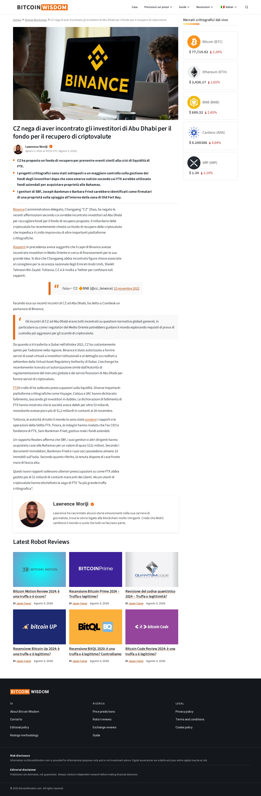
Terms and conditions (190, 719)
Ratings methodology (24, 735)
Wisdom (30, 691)
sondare (91, 419)
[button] (246, 7)
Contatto (16, 719)
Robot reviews (102, 719)
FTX (15, 387)
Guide (182, 7)
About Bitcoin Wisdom (24, 711)
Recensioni (203, 7)
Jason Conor (23, 603)
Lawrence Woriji (70, 504)
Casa (134, 7)
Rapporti (19, 247)
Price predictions (104, 711)
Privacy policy (184, 711)
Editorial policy (19, 727)
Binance (19, 209)
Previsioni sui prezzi (156, 7)
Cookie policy (184, 727)
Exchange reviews (104, 727)
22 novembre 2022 (126, 288)
